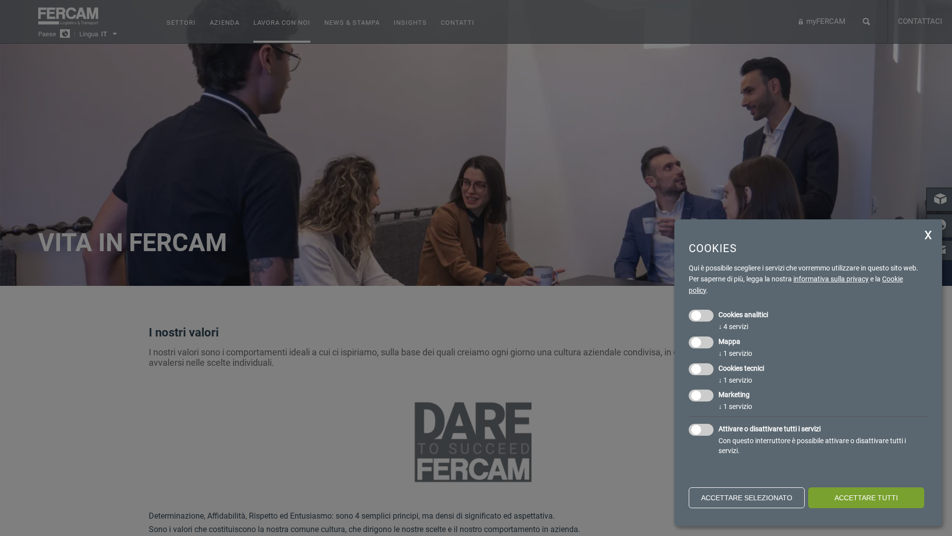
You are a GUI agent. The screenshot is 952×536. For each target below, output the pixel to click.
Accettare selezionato (746, 498)
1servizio (735, 353)
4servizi (733, 327)
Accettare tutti (866, 498)
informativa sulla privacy (831, 279)
